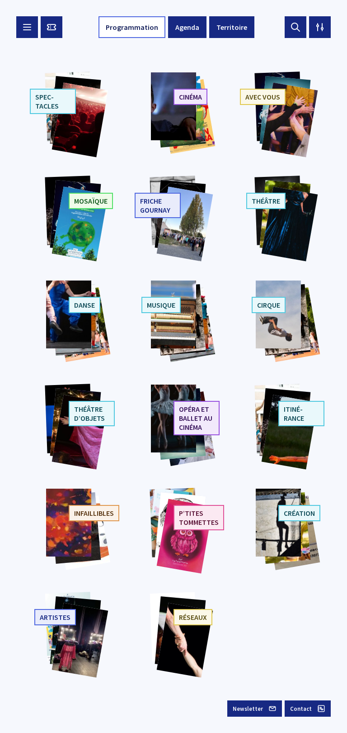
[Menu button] (27, 27)
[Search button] (295, 27)
